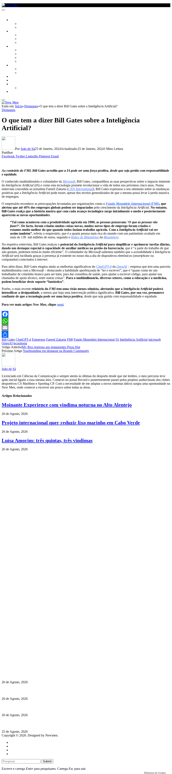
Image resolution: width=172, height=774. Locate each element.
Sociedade (17, 20)
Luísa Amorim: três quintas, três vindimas (47, 440)
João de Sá (28, 149)
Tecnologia (26, 61)
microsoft (154, 339)
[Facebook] (86, 314)
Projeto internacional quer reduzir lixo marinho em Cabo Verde (71, 422)
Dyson (22, 50)
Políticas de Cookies (27, 665)
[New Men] (10, 5)
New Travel (18, 91)
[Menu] (3, 10)
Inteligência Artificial (133, 339)
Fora (21, 72)
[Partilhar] (86, 334)
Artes (22, 35)
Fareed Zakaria (56, 339)
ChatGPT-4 (23, 339)
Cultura (16, 31)
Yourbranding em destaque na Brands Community (56, 351)
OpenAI (7, 343)
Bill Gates (8, 339)
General (15, 746)
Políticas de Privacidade (29, 662)
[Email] (86, 327)
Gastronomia (19, 76)
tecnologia (20, 343)
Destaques (8, 110)
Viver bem (25, 57)
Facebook (23, 658)
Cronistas (25, 23)
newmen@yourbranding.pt (34, 646)
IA (117, 339)
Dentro (23, 69)
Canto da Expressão (32, 27)
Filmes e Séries (28, 39)
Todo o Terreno (29, 88)
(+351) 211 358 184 (30, 650)
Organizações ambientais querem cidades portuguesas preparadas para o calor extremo (64, 723)
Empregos (38, 339)
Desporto (16, 84)
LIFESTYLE (16, 46)
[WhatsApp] (86, 321)
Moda (22, 54)
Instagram (23, 654)
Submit (47, 761)
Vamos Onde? (19, 65)
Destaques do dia (21, 754)
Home (14, 742)
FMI (70, 339)
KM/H (13, 80)
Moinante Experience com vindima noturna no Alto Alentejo (67, 405)
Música (23, 42)
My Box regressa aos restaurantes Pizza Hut (51, 347)
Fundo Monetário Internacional (94, 339)
